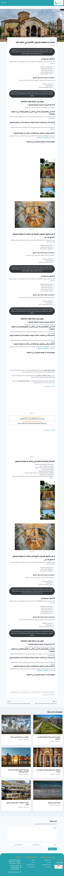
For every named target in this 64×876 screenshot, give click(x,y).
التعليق (54, 828)
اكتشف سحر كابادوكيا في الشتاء (19, 737)
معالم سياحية (52, 39)
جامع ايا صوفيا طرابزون (25, 692)
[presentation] (47, 724)
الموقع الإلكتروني (18, 845)
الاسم (55, 845)
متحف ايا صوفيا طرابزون (15, 692)
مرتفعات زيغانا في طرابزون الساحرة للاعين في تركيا (18, 702)
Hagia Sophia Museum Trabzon (48, 692)
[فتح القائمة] (1, 2)
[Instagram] (60, 863)
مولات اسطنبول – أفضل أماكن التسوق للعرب (18, 804)
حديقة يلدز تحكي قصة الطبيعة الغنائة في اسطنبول (49, 738)
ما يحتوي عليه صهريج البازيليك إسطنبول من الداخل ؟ (48, 771)
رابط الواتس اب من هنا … (42, 137)
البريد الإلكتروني (35, 845)
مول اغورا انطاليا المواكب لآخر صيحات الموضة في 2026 (18, 771)
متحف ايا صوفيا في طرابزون (49, 694)
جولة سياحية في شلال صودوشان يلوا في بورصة (46, 702)
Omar (56, 741)
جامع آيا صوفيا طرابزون (36, 692)
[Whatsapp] (56, 863)
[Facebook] (62, 863)
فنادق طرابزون (45, 234)
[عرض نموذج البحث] (5, 2)
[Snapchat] (58, 863)
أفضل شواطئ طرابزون (54, 803)
